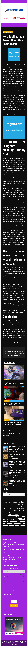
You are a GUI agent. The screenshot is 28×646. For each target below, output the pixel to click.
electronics (9, 510)
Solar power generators (7, 527)
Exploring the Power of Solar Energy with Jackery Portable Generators (17, 481)
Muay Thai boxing (14, 521)
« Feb (13, 590)
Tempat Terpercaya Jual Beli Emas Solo (17, 455)
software (23, 525)
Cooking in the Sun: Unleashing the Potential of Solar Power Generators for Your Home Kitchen (17, 473)
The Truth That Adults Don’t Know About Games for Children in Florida (13, 423)
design (18, 508)
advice (10, 502)
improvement (13, 514)
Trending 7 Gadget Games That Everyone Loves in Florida (12, 403)
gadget (4, 512)
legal (12, 519)
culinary (6, 508)
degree (12, 508)
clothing (5, 506)
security (5, 525)
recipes (9, 523)
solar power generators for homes (9, 528)
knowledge (20, 517)
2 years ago (13, 467)
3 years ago (13, 477)
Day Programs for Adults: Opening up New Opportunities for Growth (17, 448)
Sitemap (23, 641)
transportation (14, 530)
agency (15, 502)
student (23, 528)
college (13, 506)
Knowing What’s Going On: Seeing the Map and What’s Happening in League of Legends (14, 383)
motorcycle (5, 521)
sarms (24, 523)
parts (4, 523)
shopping (17, 525)
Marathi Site (17, 609)
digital (23, 508)
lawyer (5, 519)
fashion (21, 510)
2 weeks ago (14, 451)
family (15, 510)
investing (6, 517)
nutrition (22, 521)
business (7, 504)
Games (10, 342)
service (11, 525)
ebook (4, 510)
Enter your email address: (14, 603)
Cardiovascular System (20, 504)
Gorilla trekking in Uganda (19, 512)
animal (22, 502)
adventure (5, 502)
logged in (13, 433)
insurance (23, 514)
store (18, 529)
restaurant (17, 523)
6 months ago (14, 458)
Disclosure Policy (15, 641)
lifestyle (21, 519)
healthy (4, 514)
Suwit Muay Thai (6, 530)
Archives (5, 492)
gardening (10, 512)
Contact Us (5, 641)
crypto (22, 506)
